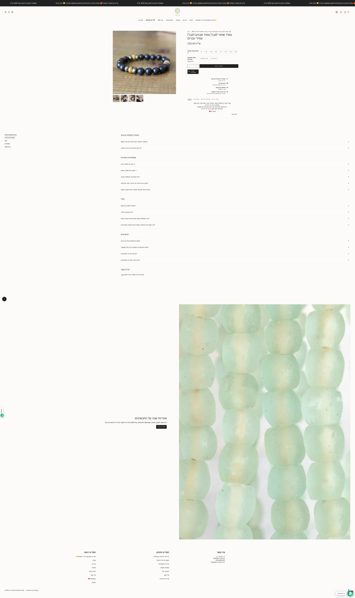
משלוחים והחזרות (10, 137)
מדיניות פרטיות (164, 579)
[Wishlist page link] (348, 12)
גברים (94, 564)
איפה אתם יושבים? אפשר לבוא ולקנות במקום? (135, 190)
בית (188, 31)
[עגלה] (345, 12)
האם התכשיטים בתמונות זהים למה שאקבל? (134, 247)
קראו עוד (234, 114)
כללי (6, 141)
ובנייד (122, 275)
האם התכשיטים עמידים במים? (130, 241)
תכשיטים (7, 143)
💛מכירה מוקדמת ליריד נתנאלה (86, 556)
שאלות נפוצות (164, 568)
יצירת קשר (8, 147)
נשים (94, 560)
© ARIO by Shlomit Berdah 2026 (14, 590)
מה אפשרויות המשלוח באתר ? (130, 177)
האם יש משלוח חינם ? (128, 164)
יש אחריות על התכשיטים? (129, 254)
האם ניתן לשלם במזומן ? (128, 170)
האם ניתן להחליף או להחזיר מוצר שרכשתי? (134, 183)
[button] (341, 12)
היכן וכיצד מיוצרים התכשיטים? (130, 260)
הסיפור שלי (165, 571)
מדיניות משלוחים (163, 564)
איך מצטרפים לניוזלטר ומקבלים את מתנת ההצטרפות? (138, 225)
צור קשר (93, 575)
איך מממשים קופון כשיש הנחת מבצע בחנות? (135, 218)
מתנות (94, 568)
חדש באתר (92, 571)
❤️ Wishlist (92, 579)
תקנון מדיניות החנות (163, 560)
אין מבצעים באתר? (127, 212)
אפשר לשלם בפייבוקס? (128, 206)
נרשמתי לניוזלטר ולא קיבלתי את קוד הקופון (134, 142)
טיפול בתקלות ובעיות (11, 135)
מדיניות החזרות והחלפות (161, 556)
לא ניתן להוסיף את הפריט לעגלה (131, 148)
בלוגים (94, 582)
